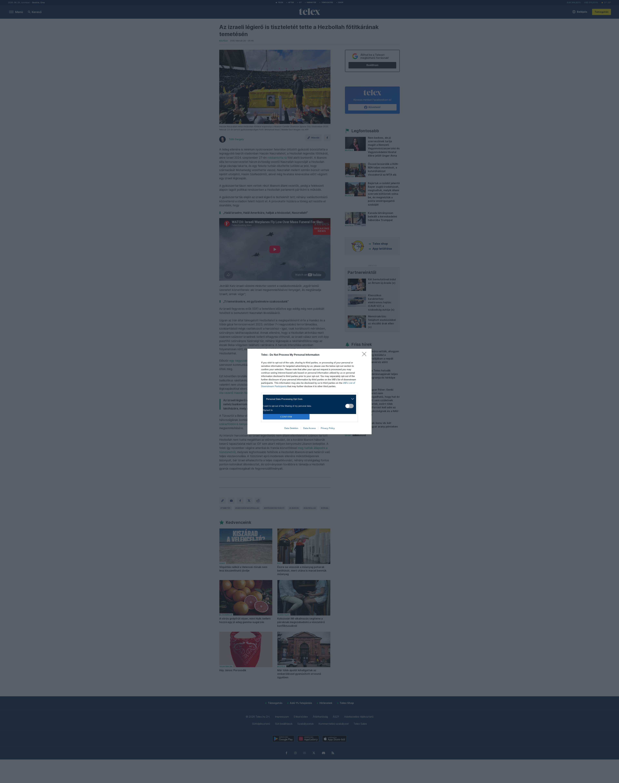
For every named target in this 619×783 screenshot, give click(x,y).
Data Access (309, 428)
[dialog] (309, 391)
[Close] (365, 355)
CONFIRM (286, 417)
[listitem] (308, 399)
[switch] (349, 406)
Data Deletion (291, 428)
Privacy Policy (328, 428)
